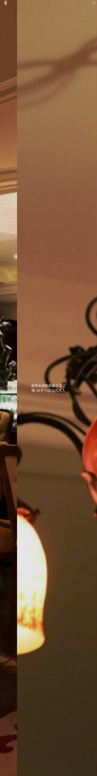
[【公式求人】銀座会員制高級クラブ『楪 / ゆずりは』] (6, 3)
